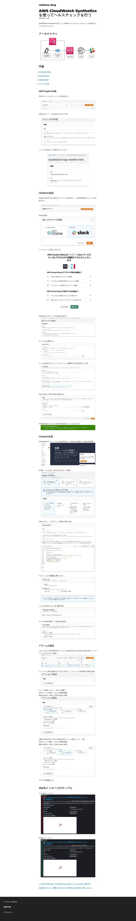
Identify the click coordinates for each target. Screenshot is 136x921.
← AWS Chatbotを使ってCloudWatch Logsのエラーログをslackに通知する (65, 884)
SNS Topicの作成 (45, 72)
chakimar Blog (47, 5)
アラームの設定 (44, 83)
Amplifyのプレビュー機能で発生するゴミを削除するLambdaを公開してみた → (65, 888)
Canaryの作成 (43, 80)
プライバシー (8, 912)
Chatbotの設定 (44, 76)
